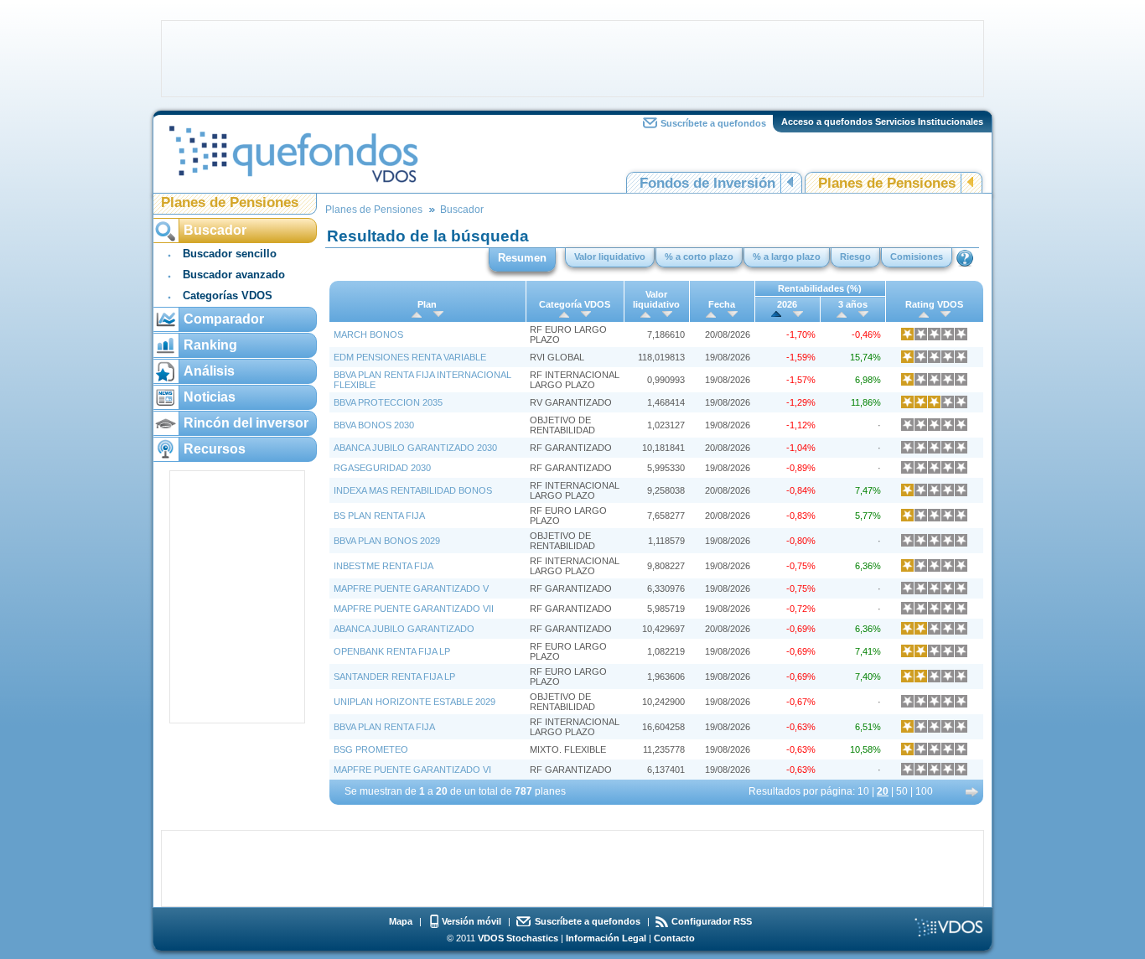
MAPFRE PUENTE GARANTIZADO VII (414, 609)
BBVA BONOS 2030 (374, 425)
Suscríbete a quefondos (713, 123)
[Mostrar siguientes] (972, 792)
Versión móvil (471, 921)
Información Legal (606, 938)
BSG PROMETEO (371, 749)
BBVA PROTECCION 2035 (388, 402)
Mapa (400, 921)
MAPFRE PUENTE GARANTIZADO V (411, 588)
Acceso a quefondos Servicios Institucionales (882, 122)
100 (924, 791)
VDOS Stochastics (518, 938)
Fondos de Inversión (707, 183)
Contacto (674, 938)
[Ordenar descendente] (438, 314)
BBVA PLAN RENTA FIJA (384, 727)
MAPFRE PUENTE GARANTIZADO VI (412, 770)
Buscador (462, 209)
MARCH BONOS (368, 334)
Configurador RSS (711, 921)
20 (883, 791)
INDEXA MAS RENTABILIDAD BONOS (413, 490)
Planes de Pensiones (887, 183)
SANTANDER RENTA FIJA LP (394, 676)
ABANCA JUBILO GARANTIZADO (404, 629)
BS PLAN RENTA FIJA (379, 516)
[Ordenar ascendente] (416, 314)
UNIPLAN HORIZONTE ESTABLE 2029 (414, 702)
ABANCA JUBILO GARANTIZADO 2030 (415, 448)
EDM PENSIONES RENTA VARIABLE (410, 357)
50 (902, 791)
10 (863, 791)
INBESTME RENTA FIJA (383, 566)
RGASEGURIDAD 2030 (382, 468)
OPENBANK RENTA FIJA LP (392, 651)
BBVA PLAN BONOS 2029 (387, 541)
